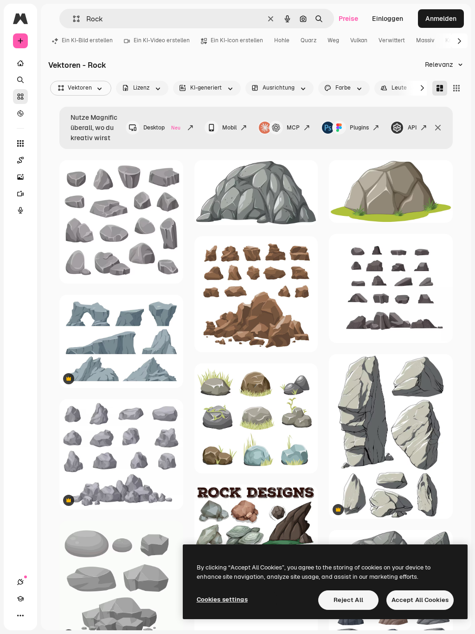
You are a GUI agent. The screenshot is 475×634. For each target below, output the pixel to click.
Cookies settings (222, 599)
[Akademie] (20, 598)
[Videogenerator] (20, 193)
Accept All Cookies (420, 600)
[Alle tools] (20, 143)
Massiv (425, 40)
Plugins (359, 127)
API (412, 127)
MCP (293, 127)
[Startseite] (20, 63)
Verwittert (392, 40)
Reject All (348, 600)
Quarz (308, 40)
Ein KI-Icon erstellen (237, 40)
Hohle (281, 40)
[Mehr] (20, 615)
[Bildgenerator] (20, 176)
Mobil (229, 127)
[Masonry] (439, 88)
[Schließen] (438, 127)
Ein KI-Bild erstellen (87, 40)
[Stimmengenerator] (20, 210)
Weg (333, 40)
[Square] (456, 88)
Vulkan (358, 40)
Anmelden (440, 18)
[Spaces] (20, 160)
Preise (348, 18)
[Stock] (20, 96)
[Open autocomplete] (72, 18)
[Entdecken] (20, 113)
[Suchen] (20, 79)
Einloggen (387, 18)
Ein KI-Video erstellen (162, 40)
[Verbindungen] (20, 582)
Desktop (161, 127)
